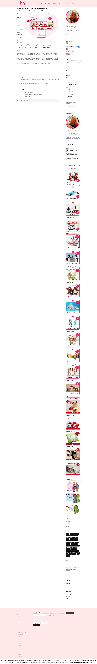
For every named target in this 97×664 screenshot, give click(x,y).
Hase (76, 540)
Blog (49, 3)
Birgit (17, 17)
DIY (73, 537)
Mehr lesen (71, 139)
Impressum (68, 593)
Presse (60, 3)
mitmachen (71, 547)
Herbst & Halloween (70, 80)
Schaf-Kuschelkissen (76, 550)
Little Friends (77, 545)
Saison (18, 638)
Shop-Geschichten (70, 94)
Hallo (40, 3)
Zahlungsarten (68, 591)
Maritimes (20, 645)
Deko (71, 537)
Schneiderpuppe (68, 552)
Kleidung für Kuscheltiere (23, 632)
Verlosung (78, 554)
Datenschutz (68, 596)
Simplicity (70, 554)
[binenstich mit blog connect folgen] (69, 54)
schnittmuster (73, 552)
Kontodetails (72, 3)
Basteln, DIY (68, 73)
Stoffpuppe (74, 554)
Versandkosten (68, 599)
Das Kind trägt (75, 535)
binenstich (54, 3)
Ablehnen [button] (81, 662)
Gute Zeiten (68, 75)
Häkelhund (70, 542)
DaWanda (67, 537)
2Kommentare (36, 10)
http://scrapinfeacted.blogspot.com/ (43, 47)
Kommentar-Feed (69, 524)
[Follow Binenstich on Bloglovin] (67, 54)
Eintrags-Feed (68, 523)
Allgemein (42, 10)
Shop (45, 3)
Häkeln (67, 77)
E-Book (76, 537)
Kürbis (73, 545)
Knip (70, 545)
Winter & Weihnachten (71, 85)
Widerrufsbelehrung (69, 594)
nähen (72, 549)
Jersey (77, 542)
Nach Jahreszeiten (69, 79)
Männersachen (69, 92)
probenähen (68, 550)
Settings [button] (86, 662)
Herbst (67, 542)
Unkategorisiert (19, 656)
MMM (75, 547)
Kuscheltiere (21, 634)
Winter (20, 654)
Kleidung (67, 545)
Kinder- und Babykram (71, 91)
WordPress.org (68, 526)
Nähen (67, 87)
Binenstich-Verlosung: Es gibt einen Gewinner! (32, 8)
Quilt (71, 550)
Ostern (75, 549)
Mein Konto (68, 583)
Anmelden (68, 521)
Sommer (68, 82)
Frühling (20, 641)
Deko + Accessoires (22, 630)
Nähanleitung (68, 549)
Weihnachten (68, 555)
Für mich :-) (69, 89)
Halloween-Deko (73, 540)
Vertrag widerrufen (70, 613)
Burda (71, 535)
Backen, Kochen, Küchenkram (71, 72)
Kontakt (65, 3)
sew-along (78, 552)
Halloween (67, 540)
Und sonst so (69, 96)
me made (67, 547)
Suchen (36, 625)
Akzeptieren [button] (76, 662)
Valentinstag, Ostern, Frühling (72, 84)
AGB (67, 598)
